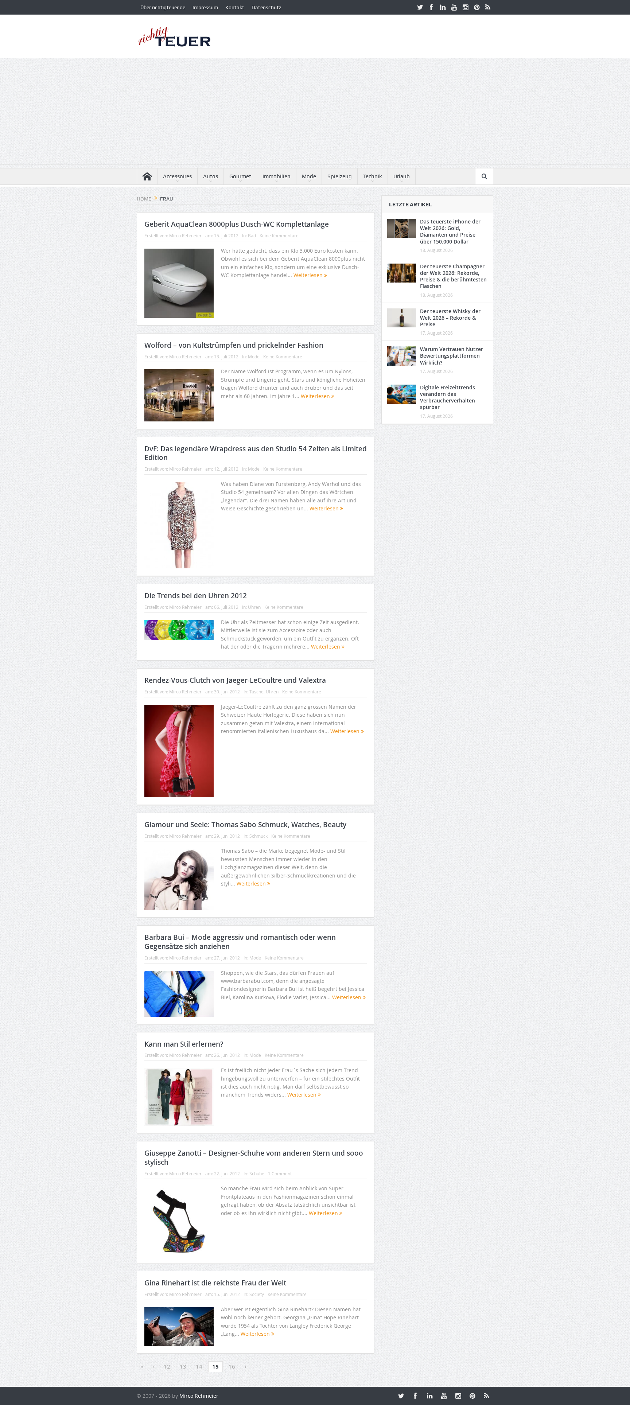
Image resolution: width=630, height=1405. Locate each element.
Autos (210, 176)
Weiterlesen (308, 275)
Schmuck (258, 836)
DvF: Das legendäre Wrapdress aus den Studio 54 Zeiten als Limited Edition (255, 453)
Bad (252, 235)
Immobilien (276, 176)
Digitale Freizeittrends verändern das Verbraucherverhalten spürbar (447, 397)
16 (232, 1366)
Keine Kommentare (279, 235)
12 (167, 1366)
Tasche (256, 691)
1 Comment (280, 1173)
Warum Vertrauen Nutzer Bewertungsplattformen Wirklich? (451, 356)
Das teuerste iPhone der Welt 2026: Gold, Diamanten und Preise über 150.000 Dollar (450, 231)
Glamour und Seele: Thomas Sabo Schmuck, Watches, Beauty (245, 824)
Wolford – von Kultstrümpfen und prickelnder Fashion (233, 345)
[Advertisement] (315, 113)
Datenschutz (266, 7)
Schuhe (256, 1173)
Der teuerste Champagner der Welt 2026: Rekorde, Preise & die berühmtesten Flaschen (453, 276)
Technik (372, 176)
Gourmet (240, 176)
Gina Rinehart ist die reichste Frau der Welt (215, 1283)
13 (183, 1366)
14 (199, 1366)
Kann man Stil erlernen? (183, 1044)
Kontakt (234, 7)
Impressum (205, 7)
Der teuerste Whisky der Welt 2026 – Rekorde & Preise (450, 318)
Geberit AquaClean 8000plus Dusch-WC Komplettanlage (236, 224)
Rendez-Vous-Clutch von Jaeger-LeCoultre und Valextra (235, 680)
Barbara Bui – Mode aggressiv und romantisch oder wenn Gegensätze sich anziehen (240, 942)
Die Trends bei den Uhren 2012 (195, 595)
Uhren (254, 607)
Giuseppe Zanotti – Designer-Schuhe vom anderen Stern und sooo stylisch (253, 1157)
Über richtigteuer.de (162, 7)
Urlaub (401, 176)
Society (256, 1294)
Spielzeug (339, 176)
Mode (309, 176)
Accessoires (177, 176)
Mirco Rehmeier (185, 235)
